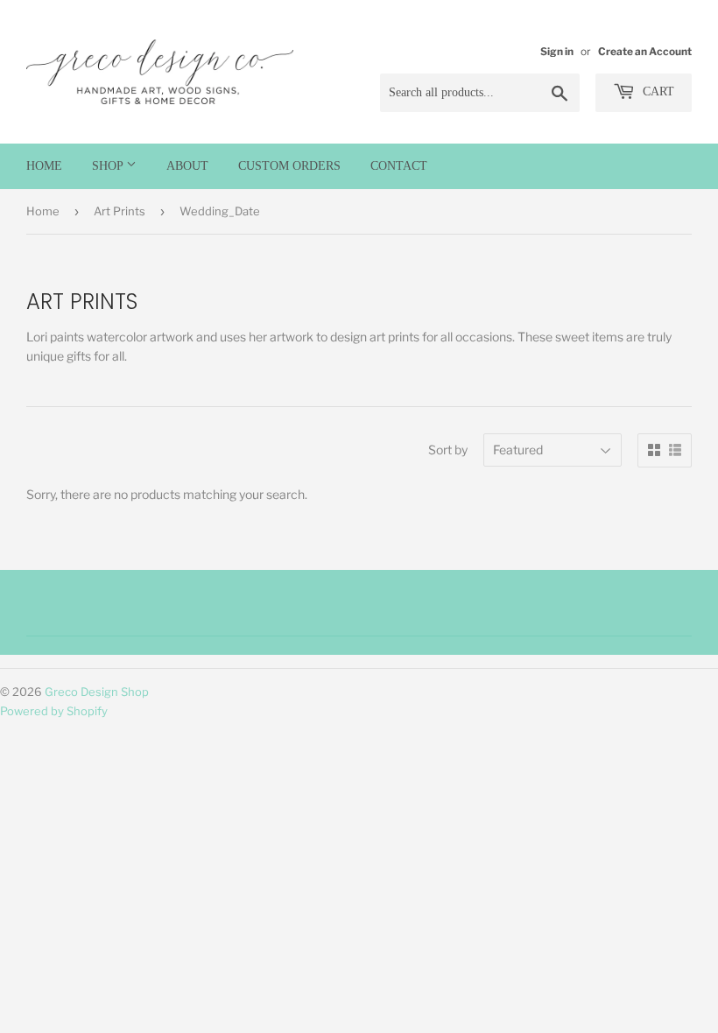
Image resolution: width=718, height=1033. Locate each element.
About (187, 165)
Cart (656, 91)
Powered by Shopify (54, 711)
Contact (398, 165)
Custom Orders (289, 165)
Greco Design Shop (97, 692)
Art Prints (119, 211)
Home (44, 165)
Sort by (448, 449)
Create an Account (645, 52)
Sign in (557, 52)
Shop (109, 165)
